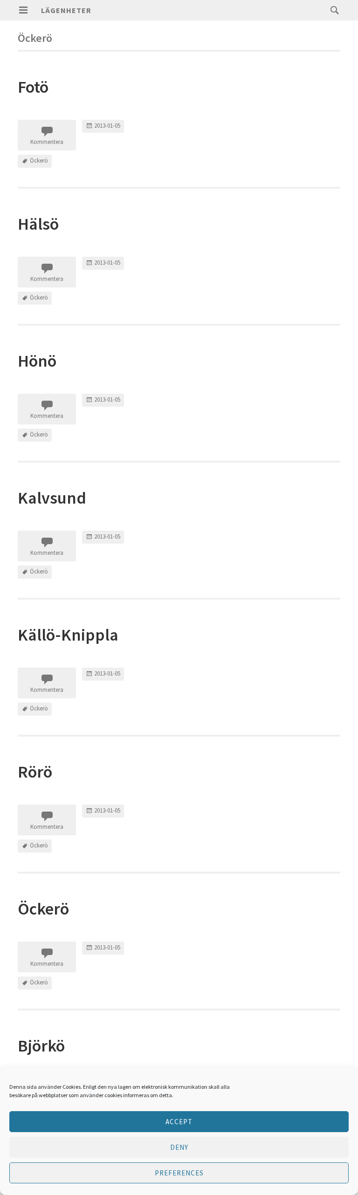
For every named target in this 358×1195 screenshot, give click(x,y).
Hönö (37, 360)
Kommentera (46, 142)
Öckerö (39, 160)
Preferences (179, 1172)
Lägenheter (66, 10)
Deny (179, 1147)
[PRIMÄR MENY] (23, 10)
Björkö (41, 1045)
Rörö (35, 771)
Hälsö (38, 223)
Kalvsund (52, 497)
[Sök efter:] (332, 9)
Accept (179, 1121)
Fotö (33, 86)
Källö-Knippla (68, 634)
